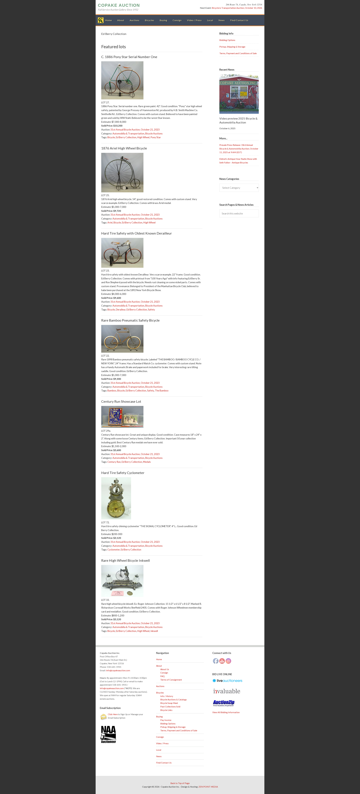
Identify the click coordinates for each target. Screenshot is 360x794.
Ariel (109, 222)
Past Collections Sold (170, 706)
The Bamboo (161, 390)
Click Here (113, 714)
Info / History (166, 696)
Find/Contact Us (164, 762)
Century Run (114, 461)
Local (158, 750)
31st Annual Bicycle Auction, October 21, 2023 (135, 129)
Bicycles (160, 692)
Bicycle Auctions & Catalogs (173, 699)
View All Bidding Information (226, 712)
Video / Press (162, 743)
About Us (164, 669)
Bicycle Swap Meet (169, 703)
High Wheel (143, 137)
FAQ (162, 676)
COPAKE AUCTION (119, 5)
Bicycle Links (166, 710)
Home (159, 659)
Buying (159, 716)
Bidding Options (227, 40)
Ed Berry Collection (126, 137)
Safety (151, 309)
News (159, 756)
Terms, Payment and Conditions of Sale (238, 53)
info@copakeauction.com (118, 670)
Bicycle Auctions (154, 133)
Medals (147, 461)
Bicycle (111, 137)
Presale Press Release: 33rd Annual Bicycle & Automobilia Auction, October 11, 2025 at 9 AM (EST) (238, 149)
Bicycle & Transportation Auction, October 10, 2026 (237, 7)
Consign (164, 672)
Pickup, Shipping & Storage (232, 46)
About (159, 666)
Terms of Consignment (171, 679)
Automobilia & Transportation (128, 133)
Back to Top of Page (180, 783)
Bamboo (111, 390)
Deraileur (121, 309)
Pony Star (155, 137)
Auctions (160, 686)
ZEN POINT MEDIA (208, 786)
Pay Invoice (165, 720)
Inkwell (154, 630)
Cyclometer (113, 549)
